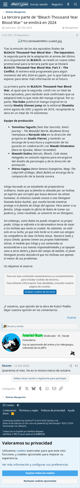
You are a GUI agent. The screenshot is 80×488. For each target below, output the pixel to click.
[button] (18, 405)
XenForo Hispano (35, 431)
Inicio (6, 413)
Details (22, 426)
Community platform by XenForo (31, 420)
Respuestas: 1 (23, 35)
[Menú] (5, 4)
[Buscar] (75, 4)
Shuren (6, 365)
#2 (76, 365)
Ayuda (71, 410)
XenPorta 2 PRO (10, 434)
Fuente (71, 317)
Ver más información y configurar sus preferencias (35, 464)
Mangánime (71, 27)
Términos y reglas (28, 410)
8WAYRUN (40, 434)
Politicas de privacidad (53, 410)
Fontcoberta (29, 340)
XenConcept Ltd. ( (11, 426)
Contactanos (9, 410)
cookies (21, 450)
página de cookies (39, 286)
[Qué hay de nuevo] (68, 4)
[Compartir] (77, 35)
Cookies (9, 405)
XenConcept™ (55, 423)
